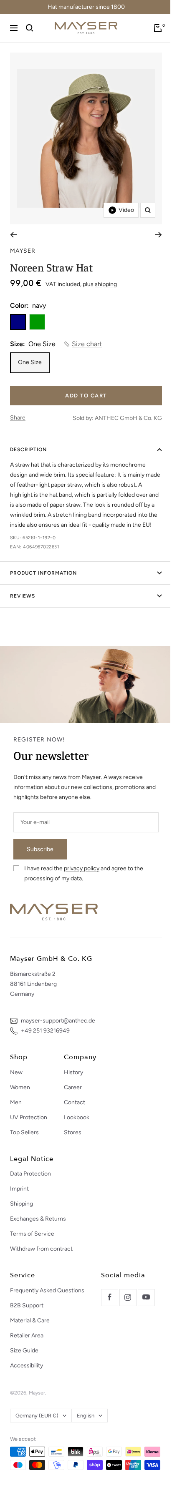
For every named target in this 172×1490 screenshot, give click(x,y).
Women (20, 1087)
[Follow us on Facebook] (109, 1297)
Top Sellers (24, 1132)
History (73, 1072)
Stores (72, 1132)
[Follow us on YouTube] (146, 1297)
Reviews (22, 596)
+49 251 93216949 (45, 1030)
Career (73, 1087)
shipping (106, 284)
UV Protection (28, 1117)
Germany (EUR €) (36, 1415)
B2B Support (26, 1305)
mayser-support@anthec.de (58, 1020)
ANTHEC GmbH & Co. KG (128, 418)
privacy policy (81, 868)
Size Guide (24, 1350)
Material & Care (30, 1320)
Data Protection (30, 1173)
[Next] (158, 235)
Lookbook (76, 1117)
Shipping (21, 1203)
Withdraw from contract (41, 1248)
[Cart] (158, 28)
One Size (30, 362)
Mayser (22, 250)
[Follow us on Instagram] (127, 1297)
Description (28, 449)
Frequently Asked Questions (47, 1290)
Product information (43, 573)
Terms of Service (32, 1233)
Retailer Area (26, 1335)
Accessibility (26, 1365)
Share (17, 417)
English (85, 1415)
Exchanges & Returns (38, 1218)
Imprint (19, 1188)
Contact (74, 1102)
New (16, 1072)
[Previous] (13, 235)
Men (16, 1102)
